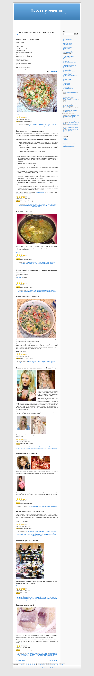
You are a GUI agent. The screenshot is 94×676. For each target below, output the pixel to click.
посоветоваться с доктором (23, 193)
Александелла (53, 71)
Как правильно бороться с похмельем (30, 131)
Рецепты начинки (67, 76)
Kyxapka (65, 131)
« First (21, 664)
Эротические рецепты (68, 88)
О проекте (65, 139)
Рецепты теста (66, 84)
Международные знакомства (69, 144)
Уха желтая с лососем (24, 212)
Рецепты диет (66, 61)
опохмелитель (40, 192)
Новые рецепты (33, 124)
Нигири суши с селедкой (25, 605)
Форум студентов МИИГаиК (69, 146)
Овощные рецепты (67, 49)
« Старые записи (20, 35)
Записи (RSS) (42, 667)
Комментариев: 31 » (52, 448)
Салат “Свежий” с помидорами (27, 39)
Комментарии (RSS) (50, 667)
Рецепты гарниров (67, 60)
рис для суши (26, 639)
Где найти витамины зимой (71, 94)
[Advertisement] (47, 24)
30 (54, 664)
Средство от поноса (69, 108)
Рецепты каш (67, 57)
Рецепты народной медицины (38, 448)
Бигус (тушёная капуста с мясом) (69, 121)
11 (47, 664)
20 (52, 664)
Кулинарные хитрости (27, 533)
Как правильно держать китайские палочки (71, 116)
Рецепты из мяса (67, 70)
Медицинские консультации (69, 143)
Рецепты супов (49, 263)
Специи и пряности (67, 85)
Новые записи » (53, 35)
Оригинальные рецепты (44, 124)
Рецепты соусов (66, 80)
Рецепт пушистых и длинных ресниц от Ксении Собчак (36, 368)
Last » (63, 664)
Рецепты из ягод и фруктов (69, 71)
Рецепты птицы (66, 78)
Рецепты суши (46, 598)
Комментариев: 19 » (44, 126)
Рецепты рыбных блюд (39, 263)
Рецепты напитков (67, 74)
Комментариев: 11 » (37, 265)
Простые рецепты (37, 205)
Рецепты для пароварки (68, 63)
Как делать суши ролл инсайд (27, 540)
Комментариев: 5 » (52, 506)
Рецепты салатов (33, 126)
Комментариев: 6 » (51, 291)
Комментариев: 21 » (48, 363)
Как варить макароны (73, 124)
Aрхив (64, 138)
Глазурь (66, 101)
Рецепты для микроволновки (69, 62)
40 (57, 664)
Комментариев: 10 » (44, 600)
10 (45, 664)
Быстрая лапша (71, 134)
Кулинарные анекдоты (68, 42)
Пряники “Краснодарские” (73, 125)
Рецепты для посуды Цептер (69, 65)
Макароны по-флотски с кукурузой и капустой (71, 130)
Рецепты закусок (66, 67)
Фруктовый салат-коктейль (71, 92)
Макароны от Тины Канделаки (27, 453)
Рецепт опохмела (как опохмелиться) (30, 511)
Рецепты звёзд (26, 448)
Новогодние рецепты (50, 533)
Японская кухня (34, 600)
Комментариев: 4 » (37, 535)
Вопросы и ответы (67, 40)
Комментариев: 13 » (49, 655)
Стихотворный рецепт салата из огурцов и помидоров (36, 270)
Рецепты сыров (66, 83)
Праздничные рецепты (23, 534)
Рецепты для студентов (49, 205)
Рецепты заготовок (67, 66)
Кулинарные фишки (34, 290)
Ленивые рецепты (27, 205)
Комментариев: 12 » (37, 206)
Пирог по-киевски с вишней (71, 99)
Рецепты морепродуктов (23, 598)
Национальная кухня (39, 533)
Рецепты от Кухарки (66, 37)
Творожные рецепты (67, 87)
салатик (19, 277)
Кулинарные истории (44, 204)
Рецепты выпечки (67, 58)
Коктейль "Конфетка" (69, 107)
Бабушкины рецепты (33, 204)
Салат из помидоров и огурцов (27, 297)
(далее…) (18, 114)
